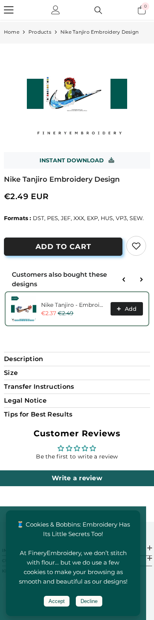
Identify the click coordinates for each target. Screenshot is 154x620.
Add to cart (63, 246)
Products (39, 32)
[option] (77, 94)
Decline (89, 601)
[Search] (98, 10)
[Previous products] (124, 279)
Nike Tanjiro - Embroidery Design (73, 304)
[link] (136, 246)
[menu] (8, 10)
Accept (57, 601)
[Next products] (141, 279)
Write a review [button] (77, 478)
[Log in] (55, 10)
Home (11, 32)
